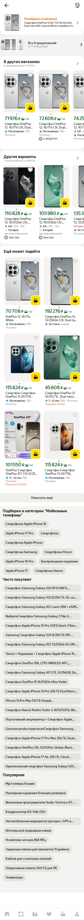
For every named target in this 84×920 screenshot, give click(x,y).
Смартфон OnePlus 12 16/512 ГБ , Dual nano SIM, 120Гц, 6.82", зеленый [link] (60, 394)
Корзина (63, 914)
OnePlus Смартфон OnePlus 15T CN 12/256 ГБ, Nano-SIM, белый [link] (21, 471)
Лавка (35, 914)
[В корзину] (30, 108)
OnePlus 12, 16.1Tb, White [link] (18, 318)
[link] (26, 524)
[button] (6, 5)
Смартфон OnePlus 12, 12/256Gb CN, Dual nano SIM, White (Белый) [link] (61, 318)
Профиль (77, 914)
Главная (7, 914)
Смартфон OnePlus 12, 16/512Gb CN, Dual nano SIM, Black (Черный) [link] (18, 220)
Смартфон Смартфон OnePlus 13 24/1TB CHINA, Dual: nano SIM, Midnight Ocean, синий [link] (21, 394)
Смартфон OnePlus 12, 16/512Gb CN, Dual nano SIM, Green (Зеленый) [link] (53, 220)
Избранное (49, 914)
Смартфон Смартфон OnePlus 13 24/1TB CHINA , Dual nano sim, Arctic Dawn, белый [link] (60, 471)
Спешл (21, 914)
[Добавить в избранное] (30, 75)
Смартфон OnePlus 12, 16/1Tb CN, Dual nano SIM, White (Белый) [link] (18, 125)
